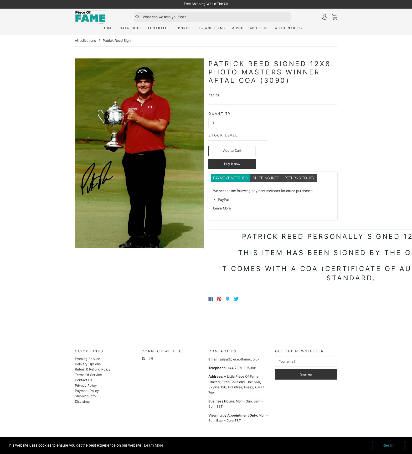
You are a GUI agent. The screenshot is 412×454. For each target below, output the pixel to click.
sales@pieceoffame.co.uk (239, 359)
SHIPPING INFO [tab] (266, 178)
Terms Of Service (88, 375)
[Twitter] (236, 299)
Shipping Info (85, 396)
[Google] (246, 299)
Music (238, 28)
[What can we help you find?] (216, 17)
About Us (259, 28)
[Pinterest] (219, 299)
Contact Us (83, 380)
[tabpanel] (273, 200)
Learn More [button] (153, 445)
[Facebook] (210, 299)
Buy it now (232, 164)
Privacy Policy (86, 385)
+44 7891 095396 (241, 368)
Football (158, 28)
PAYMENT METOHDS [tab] (230, 178)
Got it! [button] (388, 445)
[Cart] (334, 17)
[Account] (324, 17)
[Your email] (306, 361)
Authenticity (289, 28)
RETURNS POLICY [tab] (299, 178)
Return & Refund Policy (93, 369)
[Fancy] (227, 299)
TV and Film (211, 28)
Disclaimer (83, 401)
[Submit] (135, 17)
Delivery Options (88, 364)
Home (108, 28)
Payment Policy (87, 391)
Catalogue (131, 28)
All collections (85, 40)
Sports (183, 28)
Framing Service (87, 359)
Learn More (222, 208)
